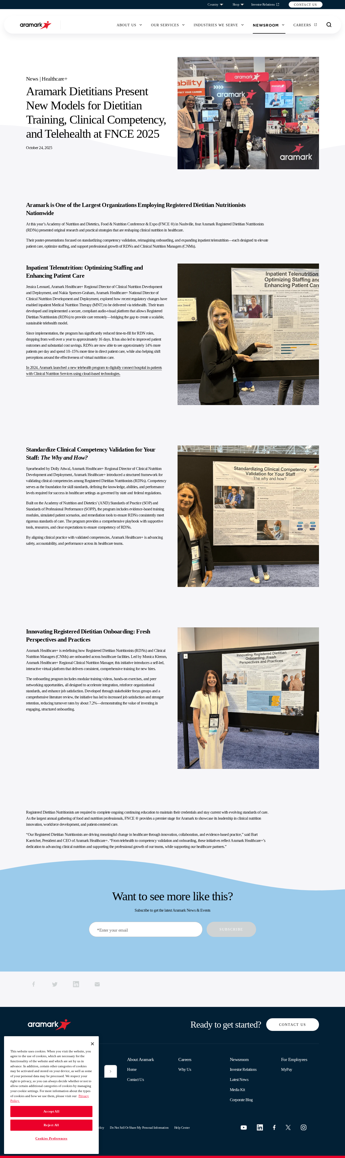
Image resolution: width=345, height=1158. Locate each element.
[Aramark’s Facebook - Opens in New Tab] (274, 1127)
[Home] (36, 24)
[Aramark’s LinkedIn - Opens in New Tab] (260, 1127)
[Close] (92, 1043)
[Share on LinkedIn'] (76, 984)
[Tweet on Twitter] (54, 984)
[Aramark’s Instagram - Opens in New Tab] (303, 1127)
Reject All (51, 1125)
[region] (51, 1095)
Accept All (51, 1111)
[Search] (329, 25)
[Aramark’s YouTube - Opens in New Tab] (244, 1127)
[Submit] (110, 1071)
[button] (306, 5)
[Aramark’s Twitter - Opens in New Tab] (288, 1127)
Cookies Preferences (51, 1138)
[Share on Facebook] (33, 984)
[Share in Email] (97, 984)
